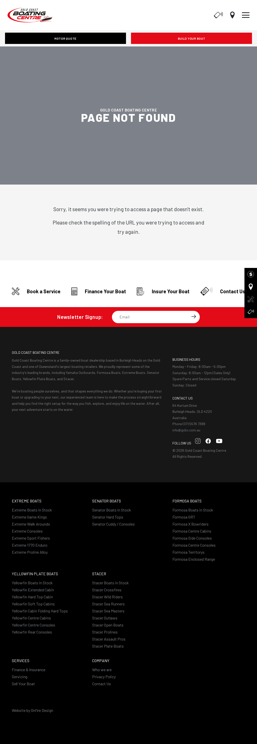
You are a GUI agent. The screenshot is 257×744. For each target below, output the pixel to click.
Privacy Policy (104, 676)
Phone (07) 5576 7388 (188, 424)
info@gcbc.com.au (186, 430)
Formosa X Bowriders (190, 524)
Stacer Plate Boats (108, 646)
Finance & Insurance (28, 669)
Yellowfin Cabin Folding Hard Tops (40, 610)
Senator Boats (106, 500)
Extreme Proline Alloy (30, 552)
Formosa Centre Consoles (194, 545)
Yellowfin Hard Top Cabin (32, 596)
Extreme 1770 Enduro (29, 545)
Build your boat (191, 38)
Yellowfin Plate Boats (35, 573)
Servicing (19, 676)
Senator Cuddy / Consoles (113, 524)
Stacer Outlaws (104, 617)
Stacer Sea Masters (108, 610)
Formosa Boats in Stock (192, 509)
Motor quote (65, 38)
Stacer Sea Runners (108, 603)
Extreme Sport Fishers (31, 538)
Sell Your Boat (23, 683)
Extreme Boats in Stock (32, 509)
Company (100, 660)
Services (20, 660)
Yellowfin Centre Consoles (33, 624)
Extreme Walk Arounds (31, 524)
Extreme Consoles (27, 531)
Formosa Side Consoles (192, 538)
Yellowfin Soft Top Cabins (33, 603)
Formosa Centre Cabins (191, 531)
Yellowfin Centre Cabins (31, 617)
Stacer (99, 573)
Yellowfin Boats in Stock (32, 582)
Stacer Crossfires (106, 589)
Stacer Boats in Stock (110, 582)
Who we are (102, 669)
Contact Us (101, 683)
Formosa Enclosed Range (193, 559)
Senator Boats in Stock (111, 509)
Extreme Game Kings (29, 516)
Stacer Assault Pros (108, 639)
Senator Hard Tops (107, 516)
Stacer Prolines (105, 631)
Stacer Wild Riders (107, 596)
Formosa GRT (183, 516)
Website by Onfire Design (32, 710)
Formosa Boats (187, 500)
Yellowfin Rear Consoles (32, 631)
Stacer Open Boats (107, 624)
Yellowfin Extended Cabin (33, 589)
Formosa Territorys (188, 552)
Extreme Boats (26, 500)
